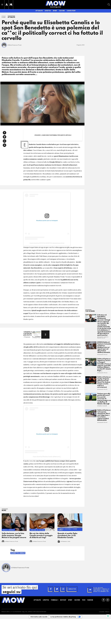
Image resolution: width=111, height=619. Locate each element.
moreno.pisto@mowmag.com (100, 591)
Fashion (90, 600)
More (4, 510)
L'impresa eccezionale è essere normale (67, 529)
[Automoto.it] (6, 4)
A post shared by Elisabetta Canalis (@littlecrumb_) (47, 456)
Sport (55, 10)
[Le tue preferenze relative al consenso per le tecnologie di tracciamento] (108, 616)
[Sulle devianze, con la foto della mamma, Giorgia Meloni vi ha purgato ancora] (14, 522)
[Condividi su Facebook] (4, 132)
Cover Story (71, 10)
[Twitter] (57, 589)
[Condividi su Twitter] (4, 137)
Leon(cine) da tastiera (37, 529)
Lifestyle (48, 10)
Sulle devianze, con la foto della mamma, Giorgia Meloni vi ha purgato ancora (14, 535)
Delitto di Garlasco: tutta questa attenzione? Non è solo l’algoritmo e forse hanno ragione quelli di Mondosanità (104, 415)
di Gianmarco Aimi (65, 541)
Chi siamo (101, 611)
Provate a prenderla (8, 529)
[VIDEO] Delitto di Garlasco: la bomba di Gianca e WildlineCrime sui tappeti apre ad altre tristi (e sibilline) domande (104, 347)
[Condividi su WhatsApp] (4, 141)
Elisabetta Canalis (18, 553)
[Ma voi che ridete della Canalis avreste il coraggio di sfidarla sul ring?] (42, 522)
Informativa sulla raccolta (38, 617)
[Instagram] (63, 589)
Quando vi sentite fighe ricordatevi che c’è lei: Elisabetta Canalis (67, 535)
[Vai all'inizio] (13, 600)
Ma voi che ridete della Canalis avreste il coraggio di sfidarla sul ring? (41, 535)
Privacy (107, 611)
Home (4, 17)
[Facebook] (50, 589)
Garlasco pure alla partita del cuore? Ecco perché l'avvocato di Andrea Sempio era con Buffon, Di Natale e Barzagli (104, 399)
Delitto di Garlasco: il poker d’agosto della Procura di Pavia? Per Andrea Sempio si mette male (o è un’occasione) (104, 382)
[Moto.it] (11, 4)
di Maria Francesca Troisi (14, 45)
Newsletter (72, 589)
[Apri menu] (2, 4)
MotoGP (63, 600)
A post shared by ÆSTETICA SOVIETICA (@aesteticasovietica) (47, 243)
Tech (83, 600)
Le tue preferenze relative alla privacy (63, 617)
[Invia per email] (4, 145)
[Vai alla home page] (55, 3)
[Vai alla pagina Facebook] (103, 600)
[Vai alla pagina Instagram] (107, 600)
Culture (62, 10)
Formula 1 (54, 600)
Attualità (39, 10)
